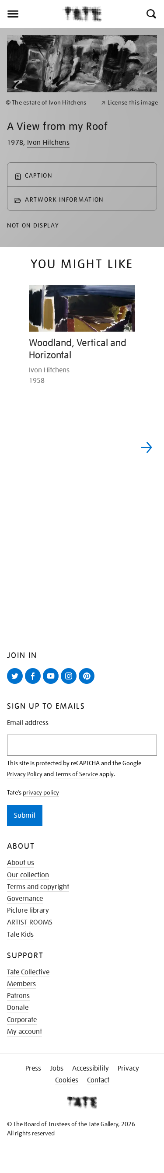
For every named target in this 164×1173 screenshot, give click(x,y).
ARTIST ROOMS (29, 922)
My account (24, 1031)
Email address (28, 723)
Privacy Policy (24, 774)
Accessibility (90, 1068)
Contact (98, 1080)
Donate (17, 1007)
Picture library (28, 910)
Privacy (128, 1068)
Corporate (22, 1019)
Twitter (16, 683)
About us (20, 862)
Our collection (28, 875)
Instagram (70, 683)
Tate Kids (20, 934)
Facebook (34, 683)
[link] (50, 102)
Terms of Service (76, 774)
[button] (151, 14)
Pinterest (88, 683)
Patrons (18, 995)
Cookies (66, 1080)
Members (21, 984)
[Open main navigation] (31, 14)
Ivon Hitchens (48, 142)
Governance (25, 898)
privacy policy (41, 792)
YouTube (52, 683)
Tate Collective (28, 972)
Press (33, 1068)
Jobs (56, 1068)
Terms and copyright (38, 886)
